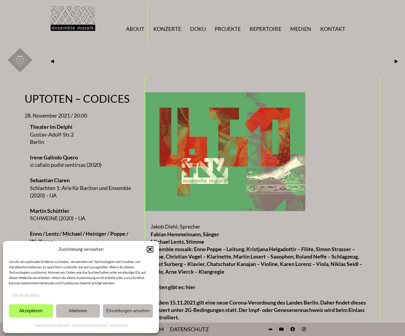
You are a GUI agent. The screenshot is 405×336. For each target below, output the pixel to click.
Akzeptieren (30, 310)
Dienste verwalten (26, 294)
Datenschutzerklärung (51, 325)
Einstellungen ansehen (128, 310)
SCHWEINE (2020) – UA (57, 218)
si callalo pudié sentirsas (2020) (65, 164)
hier (190, 287)
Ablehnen (78, 310)
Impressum (119, 325)
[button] (150, 249)
